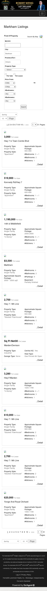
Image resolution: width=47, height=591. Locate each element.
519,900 (8, 178)
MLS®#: (8, 41)
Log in (18, 575)
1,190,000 (9, 219)
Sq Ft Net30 (11, 341)
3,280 (7, 373)
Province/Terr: (10, 58)
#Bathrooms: (10, 97)
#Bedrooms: (9, 90)
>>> (27, 124)
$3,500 (8, 260)
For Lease (19, 76)
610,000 (8, 415)
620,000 (8, 497)
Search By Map (32, 37)
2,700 (7, 299)
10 (22, 124)
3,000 (7, 136)
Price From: (9, 79)
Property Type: (10, 66)
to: (35, 83)
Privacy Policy (26, 575)
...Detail (39, 164)
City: (6, 49)
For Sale (10, 76)
